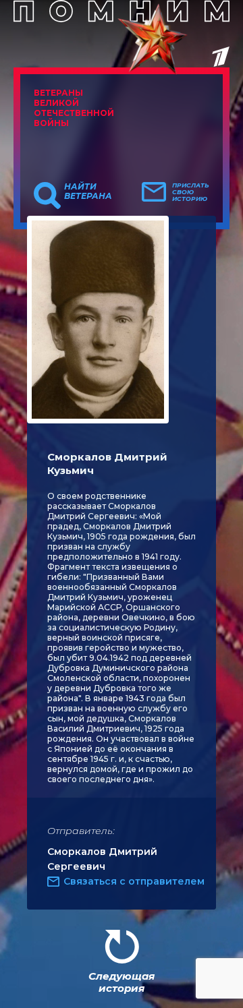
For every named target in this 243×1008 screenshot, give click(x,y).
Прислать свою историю (190, 192)
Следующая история (121, 982)
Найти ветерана (88, 191)
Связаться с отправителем (134, 881)
